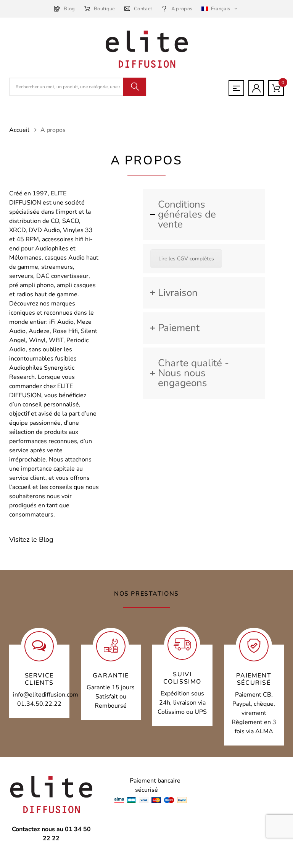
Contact (143, 8)
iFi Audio (61, 322)
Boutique (104, 8)
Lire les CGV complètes (186, 258)
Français (220, 8)
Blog (69, 8)
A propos (181, 8)
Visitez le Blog (31, 539)
